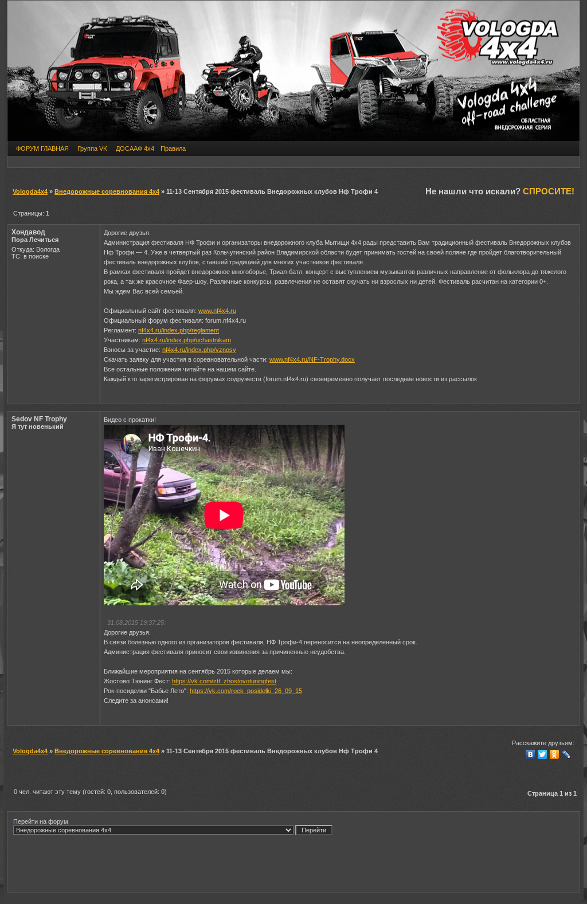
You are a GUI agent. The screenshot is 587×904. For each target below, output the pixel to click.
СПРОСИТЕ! (548, 191)
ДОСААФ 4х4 (135, 148)
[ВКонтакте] (531, 754)
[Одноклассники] (555, 754)
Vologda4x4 (30, 191)
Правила (173, 148)
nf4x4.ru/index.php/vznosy (199, 349)
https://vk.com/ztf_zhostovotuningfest (224, 681)
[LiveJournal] (567, 754)
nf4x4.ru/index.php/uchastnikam (186, 339)
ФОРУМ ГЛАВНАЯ (42, 148)
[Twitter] (543, 754)
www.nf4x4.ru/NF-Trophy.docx (312, 359)
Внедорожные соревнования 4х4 (106, 191)
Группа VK (92, 148)
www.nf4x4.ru (217, 310)
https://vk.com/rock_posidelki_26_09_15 (246, 690)
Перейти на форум (40, 821)
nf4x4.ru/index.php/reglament (178, 330)
